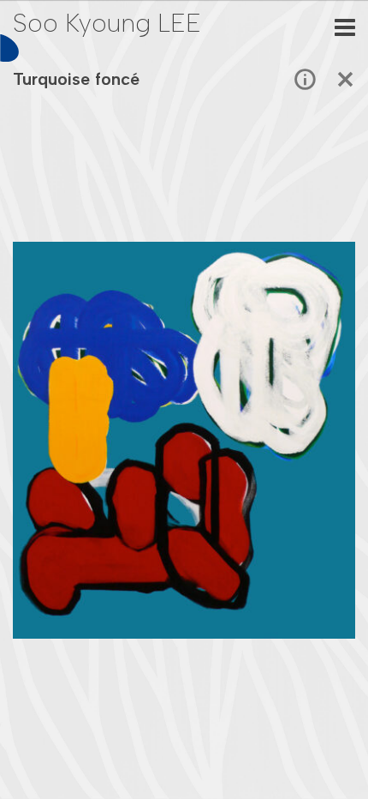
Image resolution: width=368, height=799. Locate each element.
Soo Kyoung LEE (107, 23)
